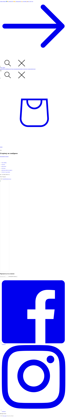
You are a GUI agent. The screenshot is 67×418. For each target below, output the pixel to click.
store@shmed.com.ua (7, 179)
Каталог (3, 164)
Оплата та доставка (6, 172)
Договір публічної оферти (7, 170)
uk (0, 70)
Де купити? (4, 166)
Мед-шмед (5, 415)
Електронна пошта (13, 276)
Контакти (3, 168)
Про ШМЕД (4, 162)
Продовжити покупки (4, 156)
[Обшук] (33, 63)
